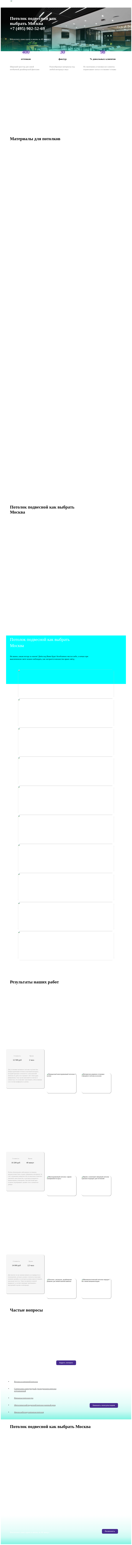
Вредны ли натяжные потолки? (39, 1339)
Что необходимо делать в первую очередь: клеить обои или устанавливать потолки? (60, 1352)
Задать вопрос (66, 1363)
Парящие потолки (22, 617)
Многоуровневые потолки (88, 617)
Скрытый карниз (44, 619)
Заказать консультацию (104, 1405)
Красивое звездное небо (66, 617)
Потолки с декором (110, 617)
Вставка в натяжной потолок (25, 1381)
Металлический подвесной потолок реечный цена (34, 1405)
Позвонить (110, 1531)
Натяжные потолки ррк (23, 1398)
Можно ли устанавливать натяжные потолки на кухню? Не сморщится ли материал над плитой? (66, 1346)
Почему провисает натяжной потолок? (42, 1332)
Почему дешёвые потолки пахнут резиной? (43, 1326)
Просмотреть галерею (91, 608)
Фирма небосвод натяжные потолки (28, 1412)
